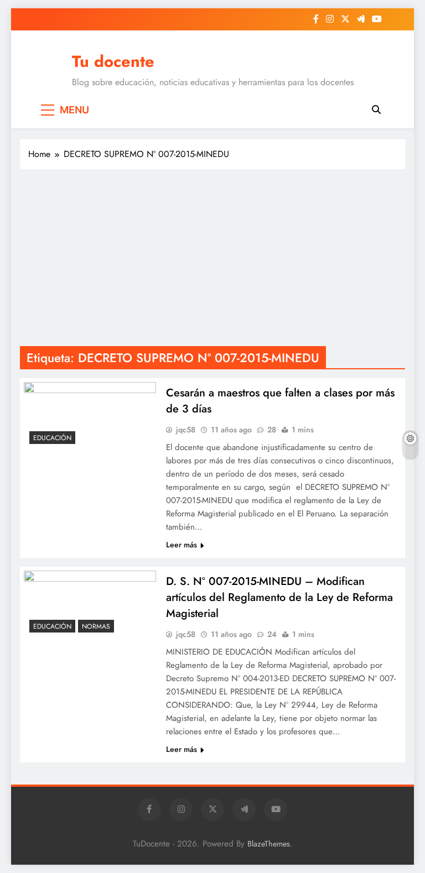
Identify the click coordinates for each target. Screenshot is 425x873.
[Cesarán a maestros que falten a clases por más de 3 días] (90, 415)
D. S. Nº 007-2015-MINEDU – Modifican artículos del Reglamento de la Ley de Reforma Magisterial (279, 597)
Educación (52, 438)
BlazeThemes (268, 843)
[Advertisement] (212, 257)
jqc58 (185, 429)
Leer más (181, 544)
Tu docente (113, 61)
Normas (96, 626)
